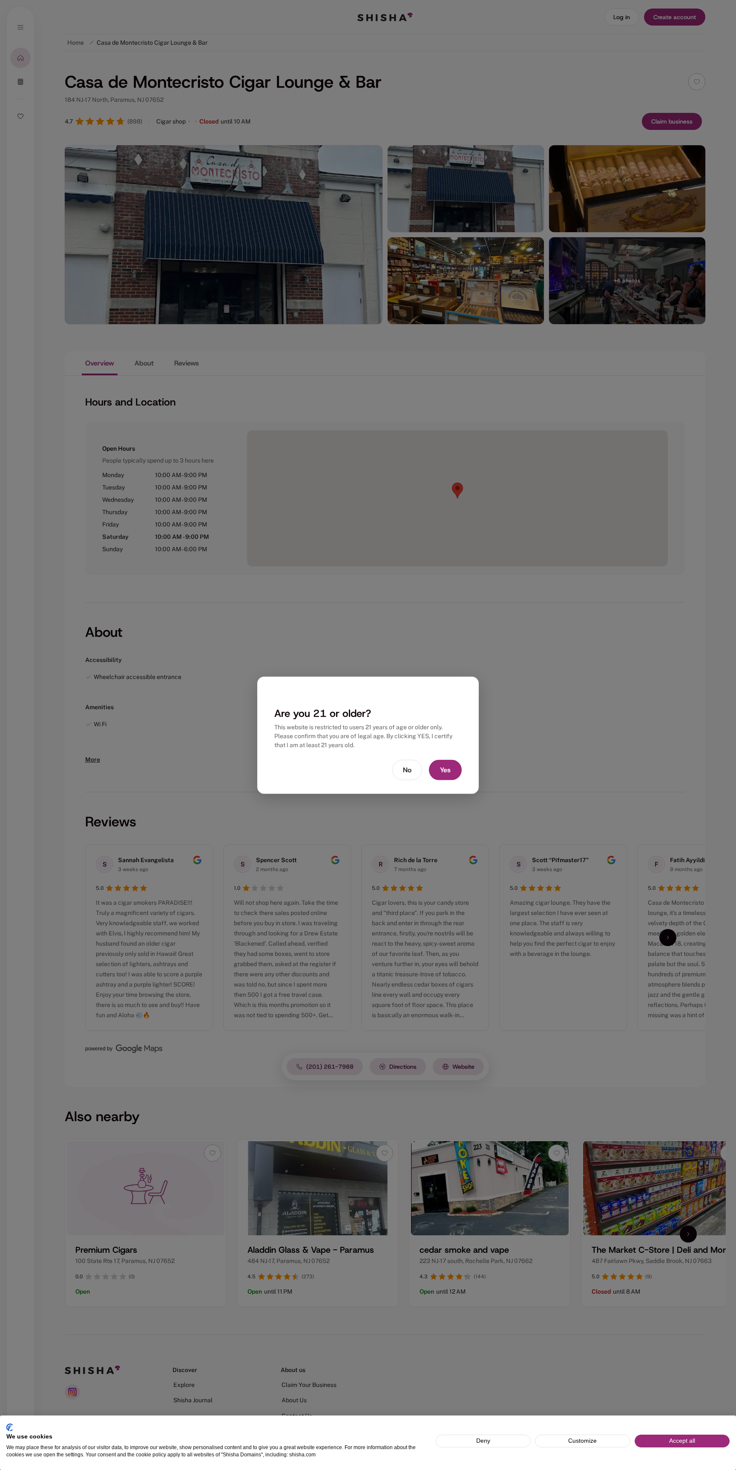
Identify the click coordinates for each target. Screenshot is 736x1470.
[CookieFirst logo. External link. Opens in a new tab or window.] (9, 1427)
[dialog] (368, 735)
